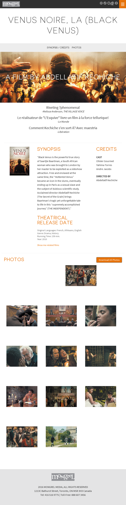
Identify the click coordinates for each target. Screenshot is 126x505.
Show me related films (48, 245)
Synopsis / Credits (58, 47)
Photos (76, 47)
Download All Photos (109, 259)
